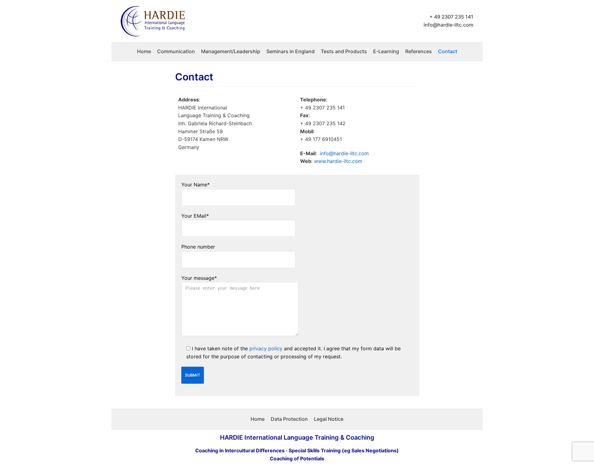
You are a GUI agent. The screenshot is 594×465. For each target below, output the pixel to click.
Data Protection (289, 419)
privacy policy (265, 348)
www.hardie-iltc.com (338, 161)
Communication (176, 51)
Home (144, 51)
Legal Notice (328, 419)
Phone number (198, 247)
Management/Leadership (230, 51)
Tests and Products (344, 51)
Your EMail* (195, 216)
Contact (447, 51)
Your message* (199, 278)
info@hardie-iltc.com (448, 25)
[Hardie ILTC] (153, 21)
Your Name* (195, 184)
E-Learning (386, 51)
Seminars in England (290, 51)
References (418, 51)
